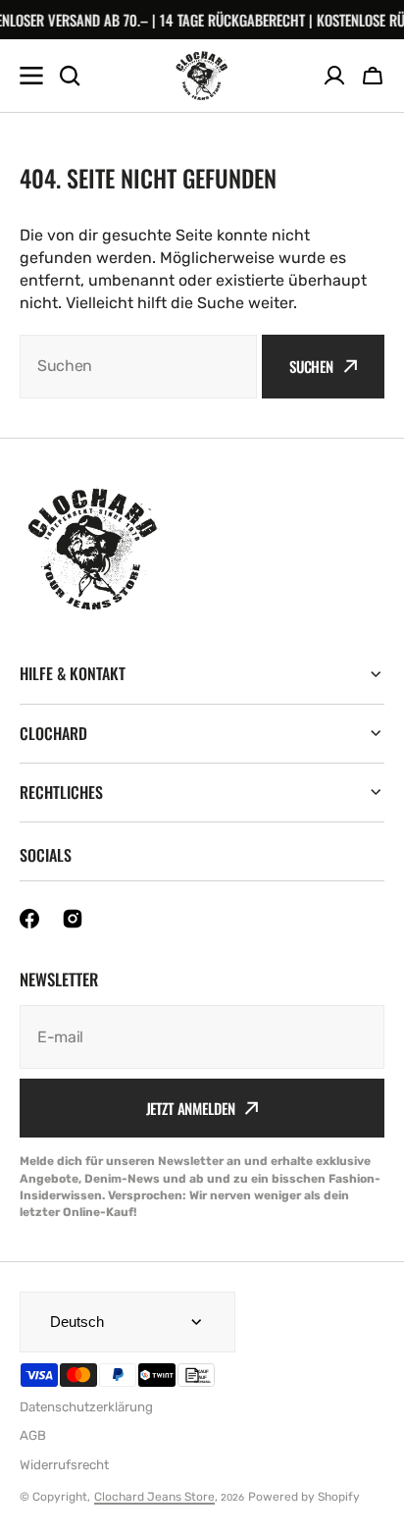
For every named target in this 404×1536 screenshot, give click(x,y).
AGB (33, 1435)
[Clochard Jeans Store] (202, 75)
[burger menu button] (31, 75)
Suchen (311, 366)
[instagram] (72, 918)
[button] (372, 75)
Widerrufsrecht (64, 1464)
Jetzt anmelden (190, 1108)
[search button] (69, 75)
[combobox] (138, 366)
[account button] (334, 75)
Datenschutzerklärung (86, 1407)
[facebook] (29, 918)
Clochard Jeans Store (154, 1497)
